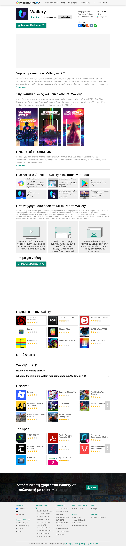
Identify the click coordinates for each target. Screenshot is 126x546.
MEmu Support (23, 523)
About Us (77, 517)
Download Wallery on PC (32, 25)
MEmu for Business (99, 517)
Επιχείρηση (72, 3)
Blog (63, 3)
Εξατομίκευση (50, 17)
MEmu (28, 2)
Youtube (21, 514)
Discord (20, 528)
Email (20, 531)
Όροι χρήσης (68, 544)
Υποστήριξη (85, 3)
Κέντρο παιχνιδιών (51, 3)
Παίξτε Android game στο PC (84, 526)
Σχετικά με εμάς (92, 544)
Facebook (22, 509)
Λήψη (93, 487)
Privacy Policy (80, 544)
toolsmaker (65, 17)
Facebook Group (23, 526)
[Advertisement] (63, 51)
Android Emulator (80, 520)
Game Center (78, 509)
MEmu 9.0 (77, 523)
